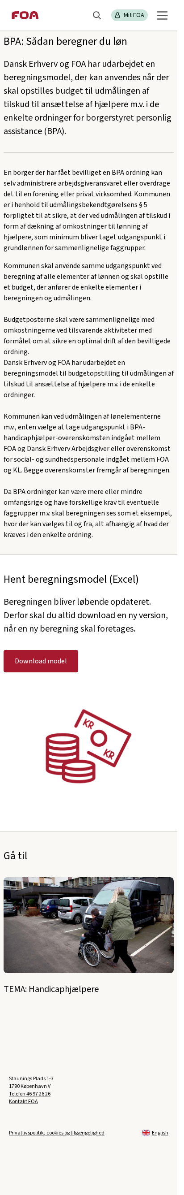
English (160, 1133)
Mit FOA (134, 15)
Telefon (29, 1094)
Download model (41, 661)
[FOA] (25, 15)
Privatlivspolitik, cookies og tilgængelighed (57, 1133)
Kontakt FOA (23, 1101)
